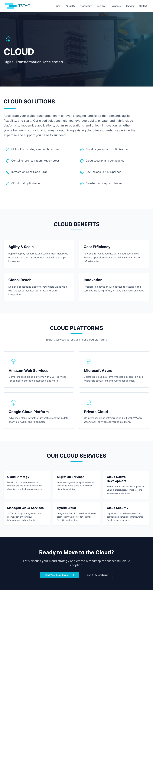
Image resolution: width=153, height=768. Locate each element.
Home (57, 6)
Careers (130, 6)
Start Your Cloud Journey (57, 575)
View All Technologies (97, 575)
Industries (116, 6)
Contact (143, 6)
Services (101, 6)
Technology (86, 6)
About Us (70, 6)
